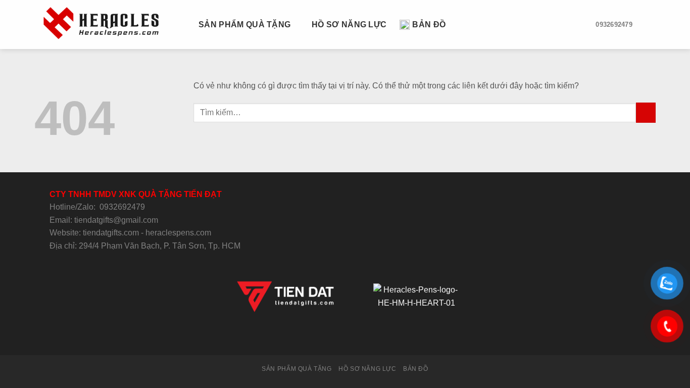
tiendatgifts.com (111, 232)
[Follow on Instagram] (320, 336)
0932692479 (122, 207)
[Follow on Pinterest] (370, 336)
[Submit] (646, 112)
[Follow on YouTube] (382, 336)
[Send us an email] (345, 336)
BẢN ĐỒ (429, 24)
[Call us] (357, 336)
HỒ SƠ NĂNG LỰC (349, 24)
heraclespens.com (178, 232)
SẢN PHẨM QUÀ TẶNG (244, 24)
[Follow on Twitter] (332, 336)
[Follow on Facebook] (308, 336)
